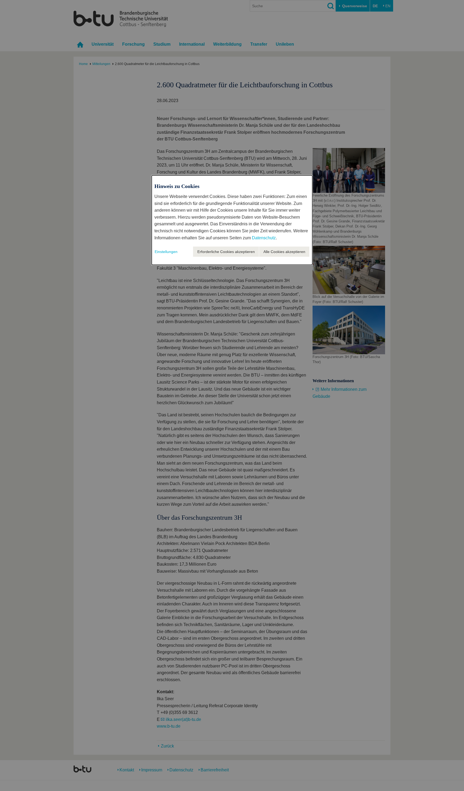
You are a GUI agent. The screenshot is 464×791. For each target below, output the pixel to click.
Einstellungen (166, 252)
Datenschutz (264, 238)
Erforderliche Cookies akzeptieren (226, 252)
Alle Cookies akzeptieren (284, 252)
